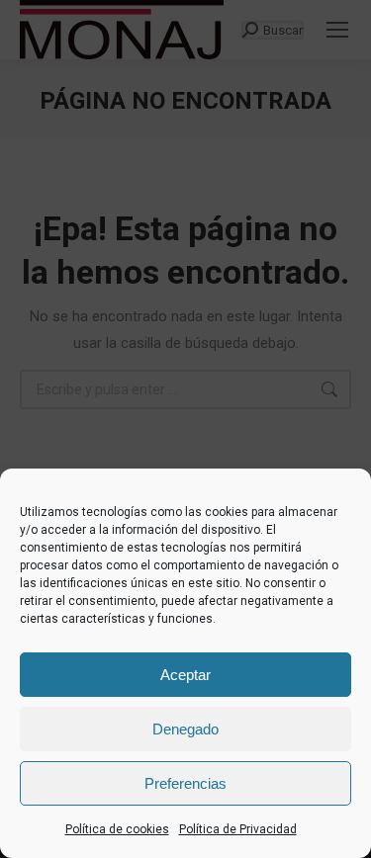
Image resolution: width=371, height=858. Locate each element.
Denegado (185, 729)
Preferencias (185, 783)
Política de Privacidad (238, 829)
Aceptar (185, 674)
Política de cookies (117, 829)
